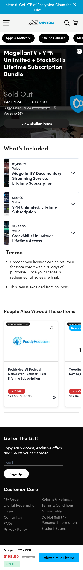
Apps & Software (18, 37)
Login (8, 510)
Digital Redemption (20, 504)
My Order (12, 498)
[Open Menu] (7, 22)
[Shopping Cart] (75, 22)
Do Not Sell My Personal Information (59, 520)
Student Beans (54, 528)
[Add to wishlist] (79, 51)
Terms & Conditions (58, 504)
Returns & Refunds (57, 498)
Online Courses (53, 37)
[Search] (66, 22)
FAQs (8, 523)
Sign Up (16, 474)
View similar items (36, 123)
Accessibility (52, 510)
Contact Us (13, 517)
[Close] (74, 4)
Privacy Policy (15, 529)
